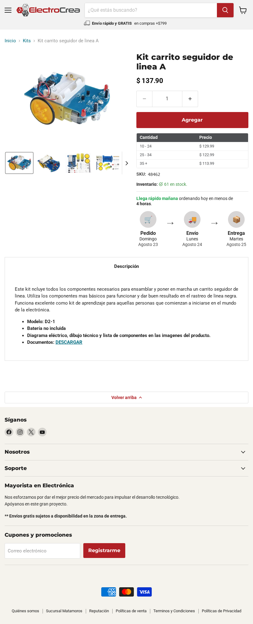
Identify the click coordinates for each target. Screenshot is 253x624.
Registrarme (104, 550)
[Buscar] (225, 10)
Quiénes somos (25, 611)
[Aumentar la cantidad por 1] (190, 99)
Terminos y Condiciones (174, 611)
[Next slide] (127, 163)
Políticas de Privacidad (221, 611)
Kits (27, 41)
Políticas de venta (131, 611)
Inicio (10, 41)
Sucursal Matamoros (64, 611)
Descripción (126, 266)
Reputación (99, 611)
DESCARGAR (69, 342)
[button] (19, 162)
